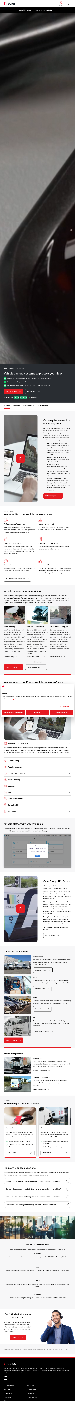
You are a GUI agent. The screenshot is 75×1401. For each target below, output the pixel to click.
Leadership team (32, 1397)
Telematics (11, 368)
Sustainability (31, 1389)
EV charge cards (9, 1393)
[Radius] (10, 3)
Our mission (30, 1393)
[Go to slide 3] (40, 661)
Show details (64, 706)
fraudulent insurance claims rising (18, 527)
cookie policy (13, 699)
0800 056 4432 (64, 1173)
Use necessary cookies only (13, 712)
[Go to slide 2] (37, 661)
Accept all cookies (61, 712)
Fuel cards (7, 1389)
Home (5, 368)
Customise (36, 712)
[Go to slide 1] (34, 661)
